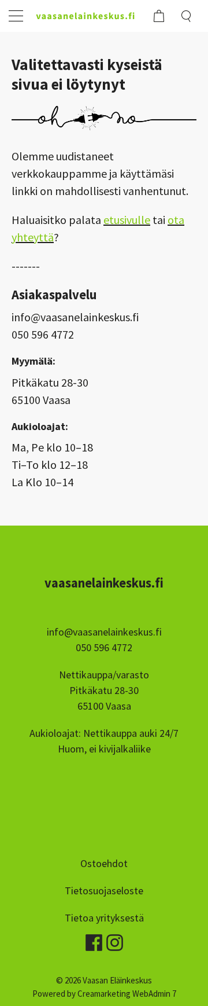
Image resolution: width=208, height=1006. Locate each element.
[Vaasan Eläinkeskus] (88, 16)
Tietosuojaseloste (104, 890)
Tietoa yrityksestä (104, 917)
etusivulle (126, 219)
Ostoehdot (104, 863)
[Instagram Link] (114, 939)
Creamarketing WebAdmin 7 (126, 993)
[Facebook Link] (94, 939)
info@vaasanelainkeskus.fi (104, 631)
